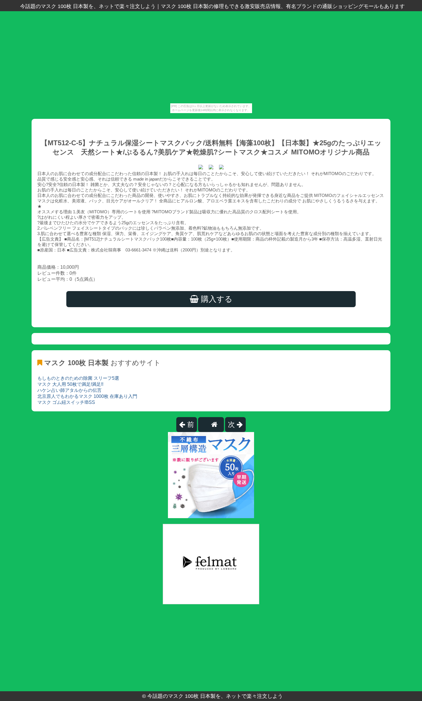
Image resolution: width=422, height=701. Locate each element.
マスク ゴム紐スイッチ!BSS (66, 402)
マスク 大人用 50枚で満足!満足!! (70, 384)
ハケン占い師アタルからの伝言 (69, 390)
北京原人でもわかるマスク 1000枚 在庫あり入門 (87, 396)
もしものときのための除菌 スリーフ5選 (78, 378)
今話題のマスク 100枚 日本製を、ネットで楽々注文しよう (215, 696)
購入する (216, 299)
